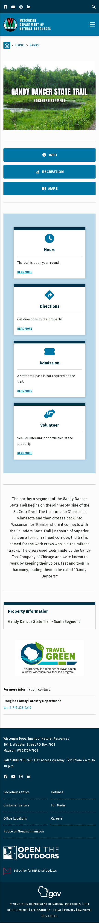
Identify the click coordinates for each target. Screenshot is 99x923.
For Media (58, 805)
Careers (57, 818)
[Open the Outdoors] (31, 853)
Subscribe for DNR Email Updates (35, 870)
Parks (34, 45)
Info (53, 155)
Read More (24, 272)
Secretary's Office (16, 792)
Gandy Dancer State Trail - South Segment (44, 621)
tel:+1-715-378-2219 (17, 708)
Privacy (69, 910)
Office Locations (15, 818)
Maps (53, 188)
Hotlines (57, 792)
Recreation (53, 172)
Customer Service (16, 805)
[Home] (27, 25)
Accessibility (41, 910)
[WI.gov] (49, 892)
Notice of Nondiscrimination (23, 831)
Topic (19, 45)
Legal (57, 910)
